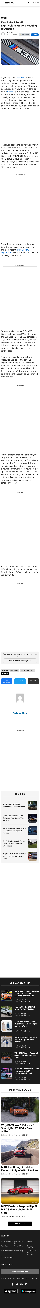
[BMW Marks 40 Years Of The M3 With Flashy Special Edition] (32, 827)
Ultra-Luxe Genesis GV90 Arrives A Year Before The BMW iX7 (13, 818)
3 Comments (35, 34)
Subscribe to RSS (7, 1251)
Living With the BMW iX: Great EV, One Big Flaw (24, 1008)
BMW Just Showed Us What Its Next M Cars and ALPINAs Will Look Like (26, 993)
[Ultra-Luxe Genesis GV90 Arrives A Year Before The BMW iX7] (32, 815)
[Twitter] (18, 1285)
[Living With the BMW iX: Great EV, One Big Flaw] (6, 1007)
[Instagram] (26, 1285)
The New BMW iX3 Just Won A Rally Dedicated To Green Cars (14, 856)
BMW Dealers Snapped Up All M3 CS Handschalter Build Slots (19, 1209)
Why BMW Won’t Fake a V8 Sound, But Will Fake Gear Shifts (26, 1055)
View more (19, 1224)
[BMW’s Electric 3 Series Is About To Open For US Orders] (6, 1037)
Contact (29, 1241)
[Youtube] (22, 1285)
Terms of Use (18, 1246)
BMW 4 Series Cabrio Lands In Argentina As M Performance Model (26, 1071)
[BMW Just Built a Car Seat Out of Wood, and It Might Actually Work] (6, 1021)
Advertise (4, 1246)
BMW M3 (4, 18)
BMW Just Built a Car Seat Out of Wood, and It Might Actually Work (25, 1023)
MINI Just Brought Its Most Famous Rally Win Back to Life (19, 1169)
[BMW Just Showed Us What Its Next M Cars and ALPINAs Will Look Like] (6, 991)
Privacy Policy (18, 1251)
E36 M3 (10, 92)
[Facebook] (13, 1285)
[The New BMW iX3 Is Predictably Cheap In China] (32, 802)
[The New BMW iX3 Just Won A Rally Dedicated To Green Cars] (32, 853)
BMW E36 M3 (14, 670)
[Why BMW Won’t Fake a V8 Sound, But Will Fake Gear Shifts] (6, 1053)
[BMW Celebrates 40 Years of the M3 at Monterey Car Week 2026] (32, 840)
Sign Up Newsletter (30, 1247)
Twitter (21, 680)
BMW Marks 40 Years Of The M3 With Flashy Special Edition (14, 830)
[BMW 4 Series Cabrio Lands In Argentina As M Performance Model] (6, 1069)
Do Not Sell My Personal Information (31, 1252)
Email (34, 680)
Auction (5, 670)
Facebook (6, 682)
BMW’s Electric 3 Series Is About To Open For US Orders (25, 1039)
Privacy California (7, 1257)
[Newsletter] (29, 3)
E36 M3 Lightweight (27, 670)
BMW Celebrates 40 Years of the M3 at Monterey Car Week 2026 (14, 843)
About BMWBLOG (7, 1241)
